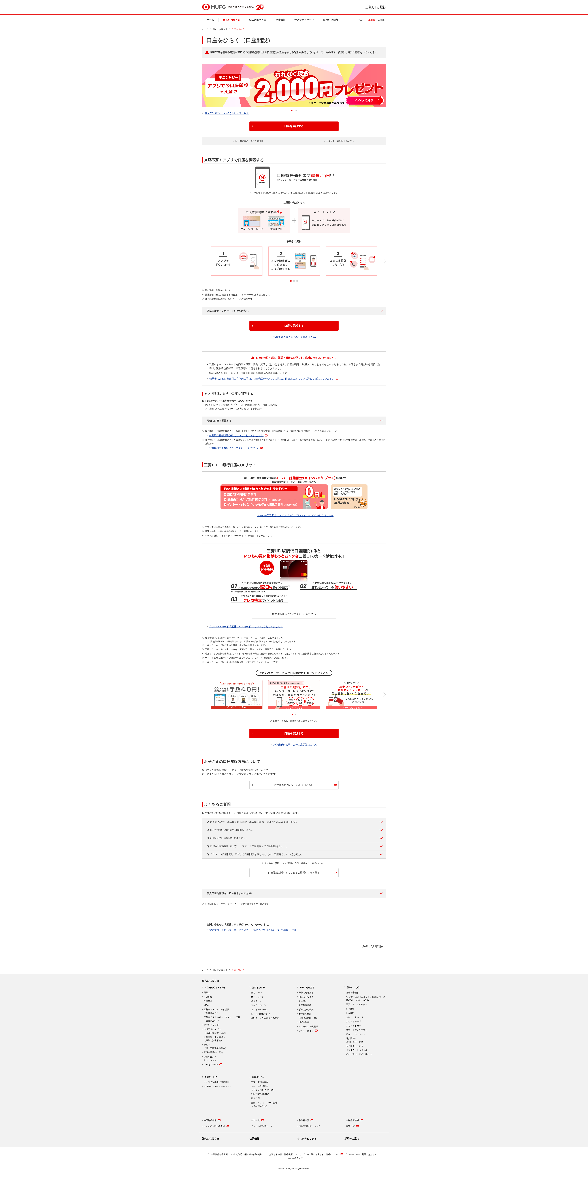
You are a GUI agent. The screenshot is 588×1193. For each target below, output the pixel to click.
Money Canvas (211, 1064)
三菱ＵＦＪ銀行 (376, 7)
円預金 (207, 992)
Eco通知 (350, 1013)
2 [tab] (296, 110)
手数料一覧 (304, 1120)
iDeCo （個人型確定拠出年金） (215, 1046)
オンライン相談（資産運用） (218, 1082)
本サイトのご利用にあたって (363, 1154)
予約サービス (211, 1077)
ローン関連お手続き (260, 1014)
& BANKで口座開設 (260, 1094)
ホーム (210, 20)
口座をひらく (258, 1077)
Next (384, 261)
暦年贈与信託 (305, 1014)
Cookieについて (295, 1158)
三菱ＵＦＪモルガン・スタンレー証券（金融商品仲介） (222, 1019)
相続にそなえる (306, 997)
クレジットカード (354, 1017)
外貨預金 (208, 997)
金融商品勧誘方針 (219, 1154)
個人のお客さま (231, 20)
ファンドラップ (211, 1025)
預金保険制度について (309, 1126)
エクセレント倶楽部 (308, 1026)
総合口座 (255, 1098)
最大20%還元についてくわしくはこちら (227, 113)
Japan (371, 20)
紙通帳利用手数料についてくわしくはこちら (234, 448)
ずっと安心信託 (306, 1009)
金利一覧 (255, 1120)
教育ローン (256, 1001)
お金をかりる (258, 987)
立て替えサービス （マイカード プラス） (357, 1048)
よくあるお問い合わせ (214, 1126)
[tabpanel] (294, 85)
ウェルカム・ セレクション (210, 1058)
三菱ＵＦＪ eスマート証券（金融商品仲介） (216, 1011)
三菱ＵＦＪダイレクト (357, 1004)
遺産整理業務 (305, 1005)
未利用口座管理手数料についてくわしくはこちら (236, 435)
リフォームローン (259, 1009)
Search (361, 20)
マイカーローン (258, 1005)
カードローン (257, 997)
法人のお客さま (257, 20)
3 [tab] (297, 281)
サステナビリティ (304, 20)
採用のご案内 (330, 20)
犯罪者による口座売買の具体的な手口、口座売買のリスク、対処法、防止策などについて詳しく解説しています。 (272, 378)
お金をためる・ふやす (215, 987)
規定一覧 (350, 1126)
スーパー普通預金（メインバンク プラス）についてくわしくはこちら (295, 515)
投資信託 (208, 1001)
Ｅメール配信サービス (262, 1126)
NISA (206, 1005)
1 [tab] (291, 110)
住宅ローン (256, 992)
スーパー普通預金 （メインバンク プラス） (263, 1088)
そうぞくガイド (306, 1031)
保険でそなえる (306, 992)
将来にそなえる (307, 987)
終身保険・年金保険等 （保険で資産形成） (214, 1039)
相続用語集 (304, 1022)
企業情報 (280, 20)
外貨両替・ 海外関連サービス (354, 1040)
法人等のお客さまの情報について (323, 1154)
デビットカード (353, 1021)
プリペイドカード (354, 1025)
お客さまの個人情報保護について (285, 1154)
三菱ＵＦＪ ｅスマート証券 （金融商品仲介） (264, 1104)
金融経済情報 (352, 1120)
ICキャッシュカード (355, 1034)
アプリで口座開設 (259, 1082)
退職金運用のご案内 (213, 1052)
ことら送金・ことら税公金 (359, 1054)
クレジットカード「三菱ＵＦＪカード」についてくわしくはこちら (246, 626)
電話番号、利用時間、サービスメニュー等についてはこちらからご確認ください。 (254, 930)
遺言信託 (303, 1001)
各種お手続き (352, 992)
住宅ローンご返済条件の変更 (265, 1018)
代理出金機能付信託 (308, 1018)
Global (381, 20)
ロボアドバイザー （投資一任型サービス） (215, 1031)
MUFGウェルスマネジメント (218, 1086)
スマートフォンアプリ (357, 1030)
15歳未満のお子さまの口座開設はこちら (295, 337)
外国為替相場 (210, 1120)
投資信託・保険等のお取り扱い (249, 1154)
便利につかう (353, 987)
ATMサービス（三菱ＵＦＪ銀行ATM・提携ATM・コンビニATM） (365, 998)
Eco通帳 (350, 1008)
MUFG (214, 7)
